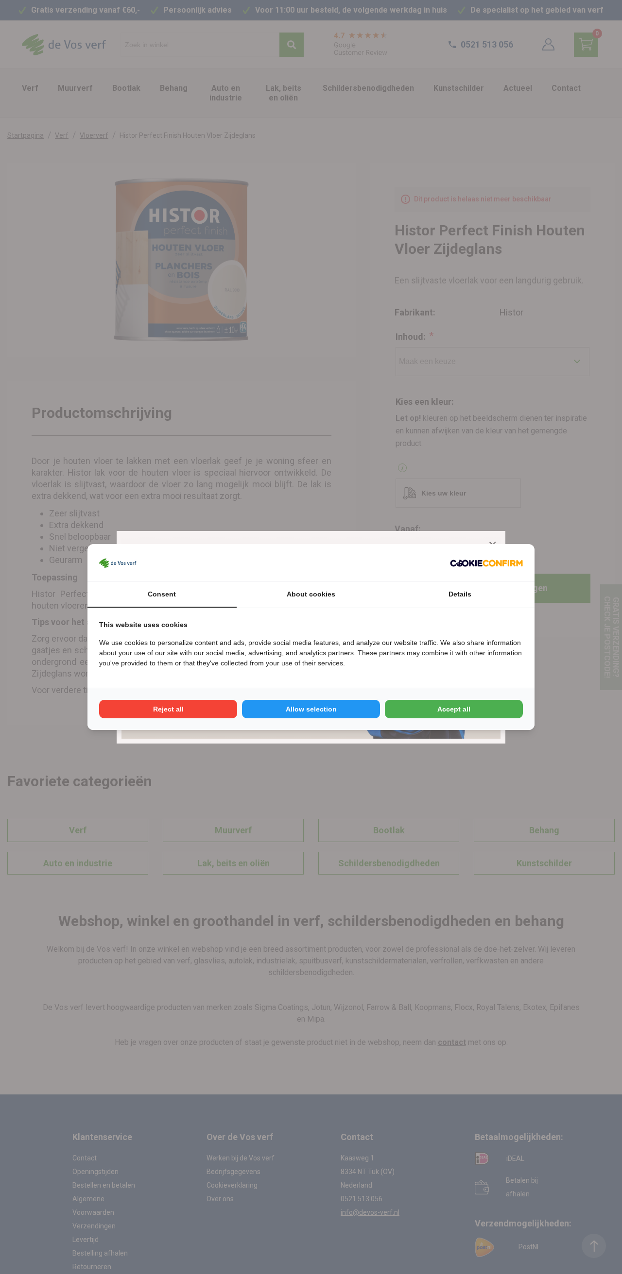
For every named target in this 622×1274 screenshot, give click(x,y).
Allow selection (311, 709)
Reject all (168, 709)
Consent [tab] (162, 594)
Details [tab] (460, 594)
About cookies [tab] (311, 594)
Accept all (453, 709)
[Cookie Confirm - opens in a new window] (486, 562)
